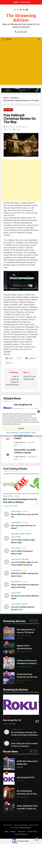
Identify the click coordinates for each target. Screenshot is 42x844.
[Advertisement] (21, 64)
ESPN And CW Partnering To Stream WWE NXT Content (25, 436)
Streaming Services (24, 636)
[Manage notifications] (37, 839)
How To (24, 604)
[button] (39, 411)
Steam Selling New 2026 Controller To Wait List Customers (27, 809)
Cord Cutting (8, 496)
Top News (8, 110)
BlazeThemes (26, 828)
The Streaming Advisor (21, 18)
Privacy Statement (24, 432)
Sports (24, 548)
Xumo (6, 218)
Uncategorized (16, 729)
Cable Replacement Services (21, 534)
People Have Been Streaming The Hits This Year (27, 677)
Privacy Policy (25, 2)
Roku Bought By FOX (23, 405)
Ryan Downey (10, 127)
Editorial (17, 496)
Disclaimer (21, 832)
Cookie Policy (32, 832)
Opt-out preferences (12, 432)
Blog (6, 832)
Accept (21, 428)
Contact (16, 2)
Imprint (33, 432)
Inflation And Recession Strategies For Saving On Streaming (27, 663)
